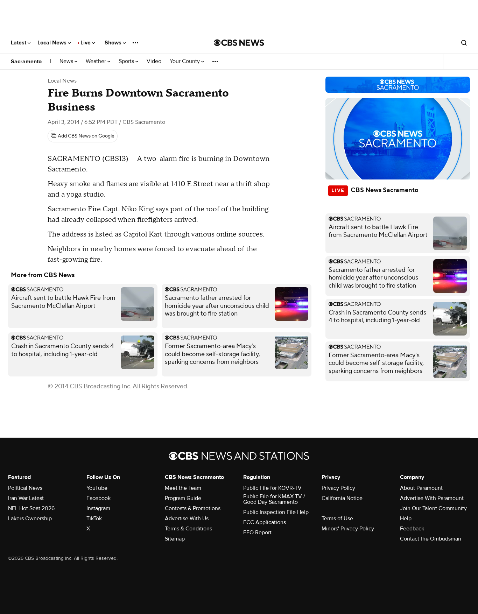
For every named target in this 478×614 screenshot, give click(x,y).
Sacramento (26, 61)
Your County (185, 61)
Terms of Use (337, 518)
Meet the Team (183, 488)
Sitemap (175, 539)
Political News (25, 488)
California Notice (342, 498)
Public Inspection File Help (276, 512)
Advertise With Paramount (432, 498)
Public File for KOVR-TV (272, 488)
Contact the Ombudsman (430, 539)
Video (154, 61)
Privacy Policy (338, 488)
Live (86, 42)
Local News (52, 42)
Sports (127, 61)
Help (406, 518)
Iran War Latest (26, 498)
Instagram (98, 508)
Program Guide (183, 498)
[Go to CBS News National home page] (239, 42)
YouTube (96, 488)
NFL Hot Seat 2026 (31, 508)
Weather (96, 61)
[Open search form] (464, 43)
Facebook (98, 498)
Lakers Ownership (30, 518)
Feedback (412, 528)
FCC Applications (264, 522)
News (67, 61)
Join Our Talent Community (433, 508)
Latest (19, 42)
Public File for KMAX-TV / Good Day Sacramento (274, 499)
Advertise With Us (187, 518)
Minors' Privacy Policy (348, 528)
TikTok (94, 518)
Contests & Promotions (192, 508)
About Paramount (421, 488)
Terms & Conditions (188, 528)
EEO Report (257, 532)
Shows (114, 42)
